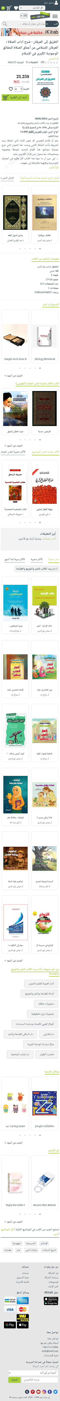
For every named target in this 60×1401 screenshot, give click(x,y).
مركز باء (43, 695)
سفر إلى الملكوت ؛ (15, 945)
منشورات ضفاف (46, 1004)
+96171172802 (50, 1347)
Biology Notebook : (44, 359)
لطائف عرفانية (44, 236)
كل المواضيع (7, 1229)
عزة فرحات (14, 631)
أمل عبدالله (43, 887)
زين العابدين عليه (44, 690)
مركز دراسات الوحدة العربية (41, 1044)
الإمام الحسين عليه (15, 690)
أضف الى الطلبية (18, 97)
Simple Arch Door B (15, 359)
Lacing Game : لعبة (15, 1126)
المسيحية (31, 1243)
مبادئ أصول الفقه (15, 236)
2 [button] (35, 248)
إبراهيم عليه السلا (15, 882)
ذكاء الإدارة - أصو (44, 626)
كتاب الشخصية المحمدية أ (15, 509)
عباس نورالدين (43, 631)
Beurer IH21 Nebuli (44, 1205)
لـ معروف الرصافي (15, 514)
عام (18, 1250)
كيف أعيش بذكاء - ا (15, 754)
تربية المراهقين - (15, 626)
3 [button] (30, 248)
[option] (44, 215)
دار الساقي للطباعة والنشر (20, 1034)
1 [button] (40, 248)
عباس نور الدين (14, 887)
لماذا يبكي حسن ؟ (44, 818)
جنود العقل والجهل (15, 432)
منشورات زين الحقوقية (42, 1014)
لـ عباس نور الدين (44, 241)
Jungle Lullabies (44, 1126)
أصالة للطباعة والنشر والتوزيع (39, 994)
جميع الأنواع (29, 127)
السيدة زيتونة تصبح (44, 882)
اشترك (14, 1380)
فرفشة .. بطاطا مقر (15, 818)
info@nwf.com (50, 1351)
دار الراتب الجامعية (20, 1054)
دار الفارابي (49, 1034)
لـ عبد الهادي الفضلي (15, 241)
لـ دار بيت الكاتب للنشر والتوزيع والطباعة (36, 569)
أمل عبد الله (14, 823)
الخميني (52, 59)
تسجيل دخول (49, 3)
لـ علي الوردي (44, 514)
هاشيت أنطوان (47, 1054)
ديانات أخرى (31, 1250)
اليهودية (17, 1243)
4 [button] (25, 248)
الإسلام (44, 1243)
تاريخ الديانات (49, 1250)
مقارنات (8, 1250)
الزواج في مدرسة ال (44, 945)
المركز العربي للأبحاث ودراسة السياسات (35, 1024)
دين (56, 1234)
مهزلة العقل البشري (44, 509)
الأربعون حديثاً (44, 432)
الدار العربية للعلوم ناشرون (41, 983)
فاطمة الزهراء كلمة (44, 754)
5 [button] (20, 248)
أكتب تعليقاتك (49, 539)
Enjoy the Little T (15, 1205)
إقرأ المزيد (53, 167)
